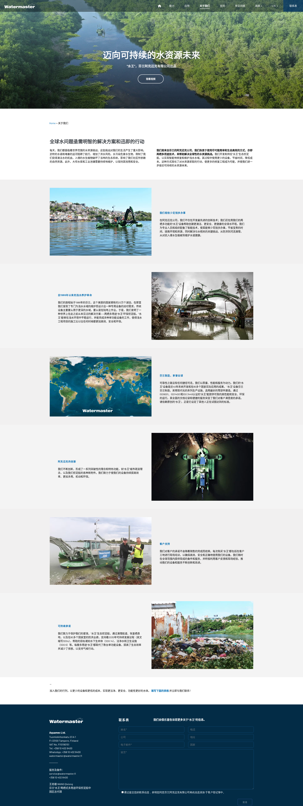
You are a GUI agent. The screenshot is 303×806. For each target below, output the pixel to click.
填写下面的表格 (160, 690)
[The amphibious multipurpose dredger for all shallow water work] (19, 6)
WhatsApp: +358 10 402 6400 (65, 751)
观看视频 (150, 78)
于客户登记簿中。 (215, 792)
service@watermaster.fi (62, 773)
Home (52, 123)
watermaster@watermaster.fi (65, 755)
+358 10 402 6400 (63, 748)
